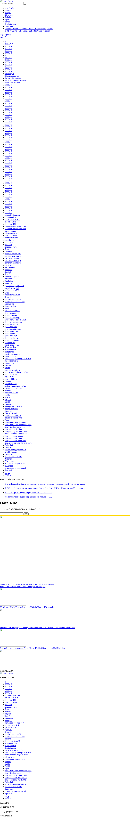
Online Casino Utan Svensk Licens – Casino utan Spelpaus (29, 28)
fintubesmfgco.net (12, 276)
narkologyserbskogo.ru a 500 (16, 372)
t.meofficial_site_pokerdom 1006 (18, 425)
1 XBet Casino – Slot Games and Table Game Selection (27, 31)
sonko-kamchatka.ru (13, 415)
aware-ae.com (10, 222)
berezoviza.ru (10, 231)
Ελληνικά (9, 466)
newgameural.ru (11, 374)
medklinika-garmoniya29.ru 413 (18, 358)
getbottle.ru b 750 (12, 290)
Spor (7, 19)
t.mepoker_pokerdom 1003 (16, 431)
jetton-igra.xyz (11, 327)
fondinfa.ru (9, 281)
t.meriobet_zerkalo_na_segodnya (18, 443)
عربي (7, 473)
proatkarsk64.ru (11, 393)
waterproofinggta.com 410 (15, 450)
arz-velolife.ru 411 (12, 219)
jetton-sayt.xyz (11, 336)
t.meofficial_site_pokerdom (16, 422)
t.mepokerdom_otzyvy (14, 436)
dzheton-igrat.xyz (12, 258)
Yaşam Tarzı (10, 454)
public (7, 395)
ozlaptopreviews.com (13, 388)
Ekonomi (8, 15)
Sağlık (7, 22)
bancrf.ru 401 (10, 224)
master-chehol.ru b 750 (14, 354)
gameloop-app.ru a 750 (14, 286)
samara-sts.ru (10, 404)
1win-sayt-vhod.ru (12, 83)
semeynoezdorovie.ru (13, 406)
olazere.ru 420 (11, 384)
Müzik (7, 368)
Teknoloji (9, 26)
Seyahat (8, 411)
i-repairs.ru (9, 304)
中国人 (8, 475)
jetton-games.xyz (12, 324)
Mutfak (8, 365)
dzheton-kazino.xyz (13, 260)
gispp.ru (8, 292)
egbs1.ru (8, 265)
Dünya (8, 13)
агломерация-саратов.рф (15, 468)
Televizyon (9, 447)
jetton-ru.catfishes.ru (13, 329)
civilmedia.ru (10, 242)
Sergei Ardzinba (11, 409)
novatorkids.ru (11, 379)
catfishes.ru (9, 240)
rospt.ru (8, 399)
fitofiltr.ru (9, 279)
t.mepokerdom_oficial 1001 (16, 434)
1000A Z (8, 46)
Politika (8, 17)
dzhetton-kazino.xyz (13, 263)
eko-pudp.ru (10, 267)
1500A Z (8, 58)
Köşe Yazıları (10, 347)
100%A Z (9, 44)
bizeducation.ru (11, 233)
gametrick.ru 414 (12, 288)
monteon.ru (9, 363)
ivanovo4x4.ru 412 (12, 311)
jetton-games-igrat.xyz (14, 322)
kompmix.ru (10, 343)
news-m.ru (9, 377)
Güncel (8, 10)
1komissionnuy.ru (12, 76)
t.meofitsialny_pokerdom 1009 (17, 427)
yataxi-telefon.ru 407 (13, 456)
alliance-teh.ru (10, 217)
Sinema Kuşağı (11, 413)
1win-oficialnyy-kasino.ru (15, 80)
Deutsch (8, 244)
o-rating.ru (9, 381)
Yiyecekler (9, 461)
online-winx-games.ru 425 (15, 386)
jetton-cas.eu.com (12, 313)
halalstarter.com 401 (13, 299)
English (8, 272)
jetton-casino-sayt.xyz (13, 315)
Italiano (8, 308)
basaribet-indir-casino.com (15, 229)
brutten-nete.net (11, 238)
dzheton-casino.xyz (13, 254)
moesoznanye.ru (11, 361)
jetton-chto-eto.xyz (12, 317)
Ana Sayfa (9, 8)
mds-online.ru (10, 356)
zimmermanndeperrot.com (15, 463)
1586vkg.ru (9, 74)
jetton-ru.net (10, 333)
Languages (9, 352)
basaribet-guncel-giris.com (15, 226)
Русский (8, 470)
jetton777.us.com (12, 340)
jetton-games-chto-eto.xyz (15, 320)
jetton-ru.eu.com (11, 331)
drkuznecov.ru (11, 247)
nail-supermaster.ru (12, 370)
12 (6, 55)
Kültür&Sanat (10, 24)
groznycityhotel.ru (12, 295)
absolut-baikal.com (12, 215)
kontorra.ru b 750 (12, 345)
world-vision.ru (11, 452)
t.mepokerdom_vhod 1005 (15, 441)
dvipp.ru (8, 251)
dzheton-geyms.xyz (13, 256)
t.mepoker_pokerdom (13, 429)
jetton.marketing (11, 338)
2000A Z (8, 85)
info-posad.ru (10, 306)
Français (8, 283)
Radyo (7, 397)
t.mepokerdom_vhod (13, 438)
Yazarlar (8, 459)
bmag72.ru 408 (11, 235)
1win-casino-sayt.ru (13, 78)
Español (8, 274)
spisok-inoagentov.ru (13, 418)
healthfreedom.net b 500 (15, 301)
